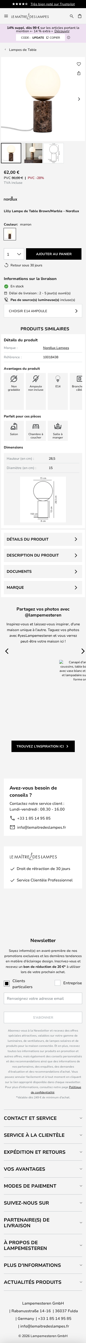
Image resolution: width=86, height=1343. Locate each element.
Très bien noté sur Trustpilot (53, 4)
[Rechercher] (71, 16)
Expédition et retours (34, 1152)
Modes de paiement (30, 1186)
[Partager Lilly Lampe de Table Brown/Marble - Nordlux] (78, 73)
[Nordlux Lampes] (34, 198)
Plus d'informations (32, 1265)
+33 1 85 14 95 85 (34, 818)
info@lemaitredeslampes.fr (41, 827)
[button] (11, 153)
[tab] (43, 1118)
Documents (19, 571)
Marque (15, 587)
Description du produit (33, 555)
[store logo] (32, 16)
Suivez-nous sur (26, 1203)
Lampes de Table (23, 49)
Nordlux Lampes (56, 347)
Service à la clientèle (34, 1135)
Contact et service (30, 1118)
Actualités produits (32, 1282)
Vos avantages (24, 1169)
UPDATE (40, 37)
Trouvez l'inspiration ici (40, 746)
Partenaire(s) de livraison (26, 1223)
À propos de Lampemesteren (25, 1245)
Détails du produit (27, 539)
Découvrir (62, 31)
